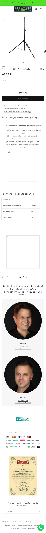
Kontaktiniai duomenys (19, 528)
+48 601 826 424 (23, 400)
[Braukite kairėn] (18, 62)
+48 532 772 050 (23, 346)
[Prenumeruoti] (39, 511)
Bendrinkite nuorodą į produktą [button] (15, 277)
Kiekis (4, 80)
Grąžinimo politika (39, 521)
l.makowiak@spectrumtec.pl (23, 402)
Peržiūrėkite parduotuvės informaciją (17, 112)
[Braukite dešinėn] (27, 62)
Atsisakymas (32, 528)
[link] (23, 321)
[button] (4, 9)
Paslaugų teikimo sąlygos (24, 525)
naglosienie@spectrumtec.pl (23, 348)
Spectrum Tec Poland (13, 521)
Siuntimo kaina (14, 77)
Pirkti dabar (23, 99)
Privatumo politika (9, 525)
